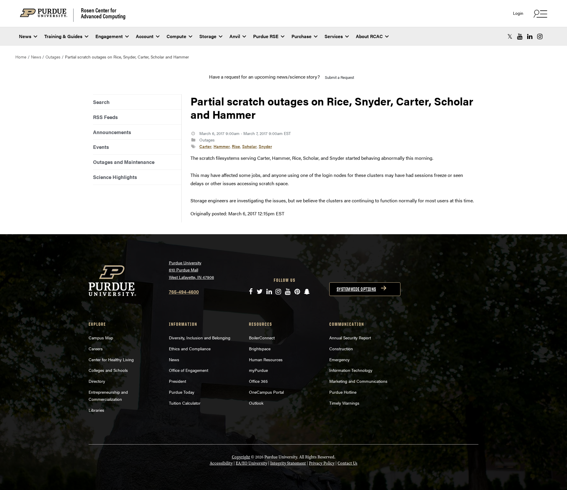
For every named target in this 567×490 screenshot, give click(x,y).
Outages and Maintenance (123, 161)
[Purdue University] (47, 15)
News (25, 36)
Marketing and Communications (358, 381)
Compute (176, 36)
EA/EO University (251, 463)
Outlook (256, 403)
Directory (97, 381)
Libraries (96, 410)
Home (20, 57)
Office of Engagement (188, 370)
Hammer (222, 146)
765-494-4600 (184, 291)
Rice (236, 146)
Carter (205, 146)
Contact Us (347, 463)
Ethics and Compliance (190, 348)
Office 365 (258, 381)
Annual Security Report (350, 338)
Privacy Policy (322, 463)
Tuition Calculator (185, 403)
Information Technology (350, 370)
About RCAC (369, 36)
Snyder (265, 146)
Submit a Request (339, 77)
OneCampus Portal (266, 392)
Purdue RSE (265, 36)
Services (334, 36)
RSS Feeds (105, 117)
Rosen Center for (103, 13)
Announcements (112, 132)
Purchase (301, 36)
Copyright (241, 457)
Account (145, 36)
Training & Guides (63, 36)
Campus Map (101, 338)
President (177, 381)
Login (518, 13)
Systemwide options (356, 289)
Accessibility (221, 463)
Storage (207, 36)
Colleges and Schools (108, 370)
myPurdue (258, 370)
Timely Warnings (344, 403)
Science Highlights (115, 176)
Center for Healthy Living (111, 359)
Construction (341, 348)
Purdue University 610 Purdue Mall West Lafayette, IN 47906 (191, 270)
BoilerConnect (262, 338)
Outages (52, 57)
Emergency (339, 359)
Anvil (234, 36)
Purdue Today (181, 392)
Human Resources (266, 359)
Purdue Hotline (342, 392)
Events (101, 146)
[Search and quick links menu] (539, 13)
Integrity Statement (288, 463)
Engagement (109, 36)
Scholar (249, 146)
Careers (96, 348)
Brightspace (260, 348)
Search (101, 101)
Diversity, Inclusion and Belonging (199, 338)
